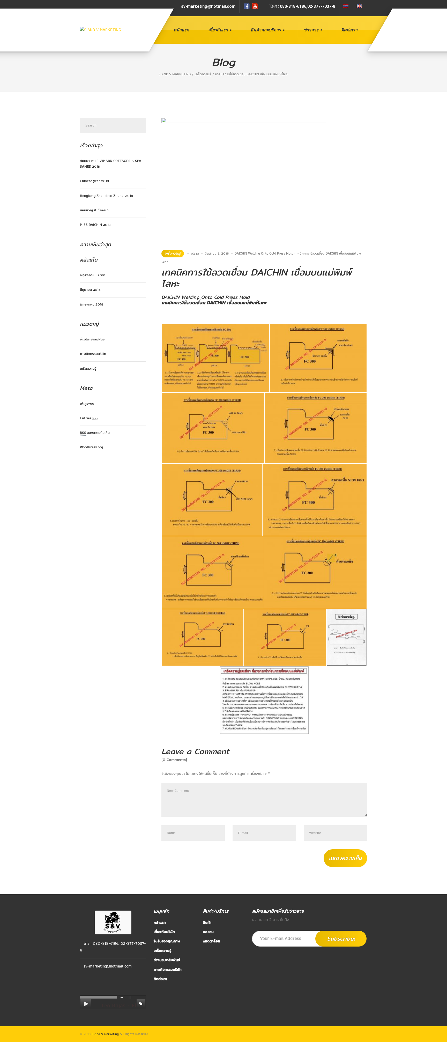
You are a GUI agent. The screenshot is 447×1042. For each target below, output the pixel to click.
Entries (89, 418)
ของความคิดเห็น (95, 432)
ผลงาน (208, 932)
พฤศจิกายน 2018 (92, 275)
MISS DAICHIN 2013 (95, 224)
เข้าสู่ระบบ (87, 403)
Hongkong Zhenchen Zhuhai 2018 (106, 195)
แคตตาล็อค (211, 941)
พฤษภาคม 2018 (91, 304)
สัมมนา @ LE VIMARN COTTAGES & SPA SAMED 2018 (110, 163)
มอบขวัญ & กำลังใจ (94, 210)
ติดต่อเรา (349, 29)
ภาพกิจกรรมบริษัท (93, 353)
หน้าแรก (181, 29)
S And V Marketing (105, 1034)
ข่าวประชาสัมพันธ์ (92, 339)
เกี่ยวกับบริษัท (164, 932)
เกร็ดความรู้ (173, 253)
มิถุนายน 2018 (90, 289)
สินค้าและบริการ (266, 29)
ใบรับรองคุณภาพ (167, 941)
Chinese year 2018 (94, 181)
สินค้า (207, 922)
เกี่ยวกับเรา (218, 29)
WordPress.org (91, 447)
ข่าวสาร (311, 29)
